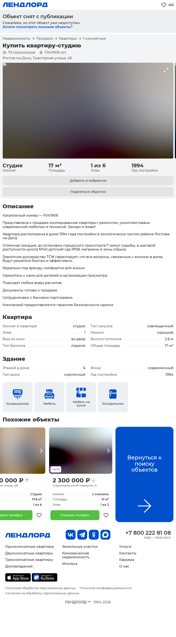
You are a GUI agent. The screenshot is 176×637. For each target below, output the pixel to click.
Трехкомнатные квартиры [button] (29, 560)
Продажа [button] (44, 39)
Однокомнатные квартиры (29, 547)
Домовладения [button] (19, 566)
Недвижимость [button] (16, 39)
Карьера (126, 560)
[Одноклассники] (94, 535)
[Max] (105, 535)
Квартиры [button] (68, 39)
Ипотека (69, 564)
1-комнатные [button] (94, 39)
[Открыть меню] (171, 5)
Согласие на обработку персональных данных (42, 593)
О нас (124, 566)
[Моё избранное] (163, 5)
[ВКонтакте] (71, 535)
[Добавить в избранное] (39, 515)
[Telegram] (82, 535)
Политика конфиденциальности (106, 588)
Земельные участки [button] (80, 547)
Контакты (127, 553)
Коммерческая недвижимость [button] (75, 555)
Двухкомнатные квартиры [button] (29, 553)
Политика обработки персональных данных (40, 588)
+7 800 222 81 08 (148, 533)
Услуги (125, 547)
